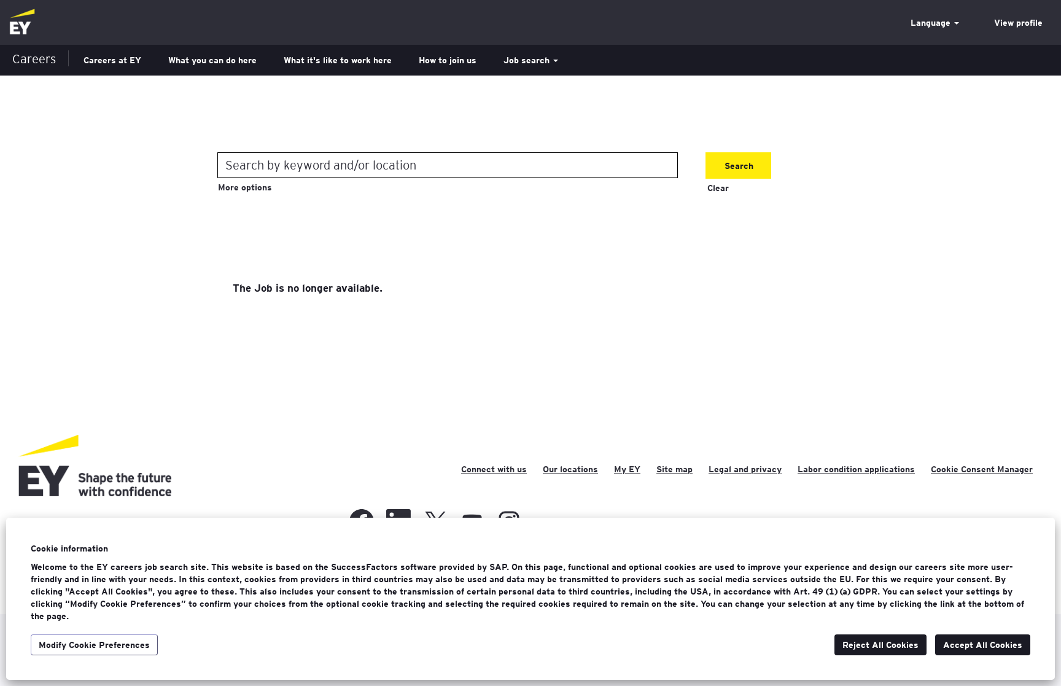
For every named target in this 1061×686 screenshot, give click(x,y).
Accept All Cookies (982, 644)
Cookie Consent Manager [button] (982, 469)
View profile (1018, 22)
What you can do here (212, 60)
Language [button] (932, 22)
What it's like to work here (338, 60)
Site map (674, 469)
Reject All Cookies (880, 644)
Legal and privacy (745, 469)
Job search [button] (527, 60)
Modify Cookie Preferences (94, 644)
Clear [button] (718, 187)
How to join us (447, 60)
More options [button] (245, 187)
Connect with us (494, 469)
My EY (627, 469)
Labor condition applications (856, 469)
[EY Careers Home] (22, 22)
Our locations (570, 469)
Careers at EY (112, 60)
